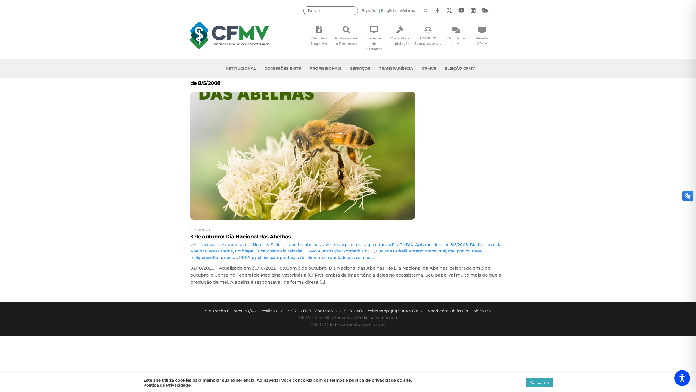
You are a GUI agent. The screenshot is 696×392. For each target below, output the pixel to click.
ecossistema (221, 251)
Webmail (409, 10)
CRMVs (429, 68)
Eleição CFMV (460, 68)
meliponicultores (465, 251)
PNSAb (246, 257)
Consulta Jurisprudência (428, 40)
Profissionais (325, 68)
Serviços (360, 68)
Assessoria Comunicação (218, 245)
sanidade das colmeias (351, 257)
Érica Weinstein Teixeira (279, 251)
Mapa (431, 251)
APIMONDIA (401, 244)
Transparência (396, 68)
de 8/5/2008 (456, 244)
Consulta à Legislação (400, 41)
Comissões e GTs (283, 68)
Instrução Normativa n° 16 (348, 251)
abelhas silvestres (322, 244)
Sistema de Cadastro (374, 43)
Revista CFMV (482, 41)
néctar (230, 257)
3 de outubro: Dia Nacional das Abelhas (240, 236)
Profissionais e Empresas (346, 41)
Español (370, 10)
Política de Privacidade (167, 385)
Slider (276, 244)
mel (442, 251)
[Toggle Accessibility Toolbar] (682, 378)
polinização (266, 257)
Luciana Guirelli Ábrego (399, 251)
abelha (296, 244)
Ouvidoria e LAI (456, 41)
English (388, 10)
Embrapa (244, 251)
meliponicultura (206, 257)
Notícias (261, 244)
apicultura (376, 244)
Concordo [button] (539, 382)
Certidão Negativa (319, 41)
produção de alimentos (303, 257)
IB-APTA (312, 251)
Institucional (240, 68)
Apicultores (353, 244)
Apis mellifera (428, 244)
